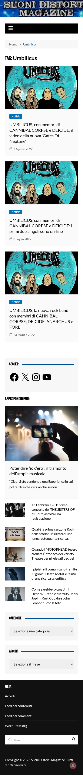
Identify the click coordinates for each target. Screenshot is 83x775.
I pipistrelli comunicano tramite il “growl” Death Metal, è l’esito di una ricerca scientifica (54, 573)
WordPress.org (16, 726)
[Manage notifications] (73, 765)
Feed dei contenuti (18, 706)
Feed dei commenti (18, 716)
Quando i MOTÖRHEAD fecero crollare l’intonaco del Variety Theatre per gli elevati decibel (54, 553)
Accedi (10, 696)
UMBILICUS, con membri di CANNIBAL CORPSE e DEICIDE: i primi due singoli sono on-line (40, 226)
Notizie (15, 116)
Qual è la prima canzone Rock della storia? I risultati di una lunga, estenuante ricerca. (52, 533)
